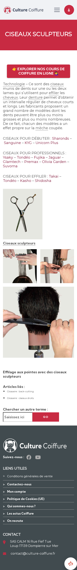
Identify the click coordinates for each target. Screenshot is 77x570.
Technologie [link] (14, 84)
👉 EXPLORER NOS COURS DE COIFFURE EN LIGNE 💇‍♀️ (38, 71)
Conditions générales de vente (30, 476)
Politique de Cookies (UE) (25, 499)
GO (45, 417)
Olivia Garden (54, 162)
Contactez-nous (19, 484)
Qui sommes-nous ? (21, 506)
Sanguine (12, 143)
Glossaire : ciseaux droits (20, 398)
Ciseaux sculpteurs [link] (19, 243)
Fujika (39, 157)
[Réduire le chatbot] (71, 564)
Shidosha (43, 181)
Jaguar (55, 157)
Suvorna (10, 166)
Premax (31, 162)
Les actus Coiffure (20, 513)
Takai (53, 176)
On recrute (15, 521)
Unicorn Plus (47, 143)
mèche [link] (42, 128)
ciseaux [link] (57, 84)
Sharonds (60, 138)
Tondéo (23, 157)
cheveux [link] (10, 97)
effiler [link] (54, 93)
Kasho (25, 181)
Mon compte (16, 491)
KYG (28, 143)
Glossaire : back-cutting (20, 391)
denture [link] (35, 97)
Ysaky (8, 157)
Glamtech (12, 162)
